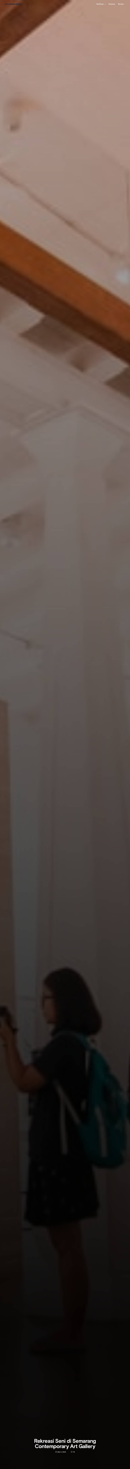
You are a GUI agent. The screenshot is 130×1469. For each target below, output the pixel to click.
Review (121, 4)
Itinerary (112, 4)
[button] (105, 4)
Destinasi (100, 4)
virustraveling (13, 4)
